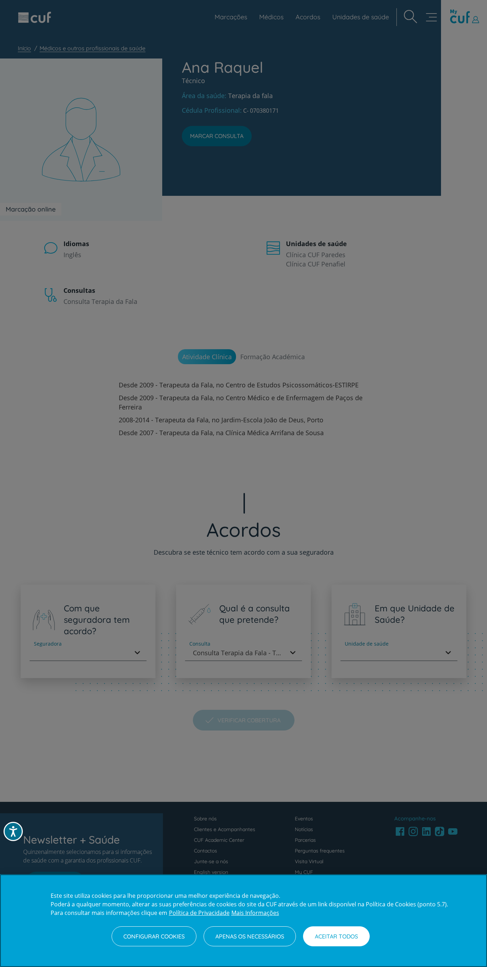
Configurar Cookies (154, 936)
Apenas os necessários (249, 936)
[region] (243, 920)
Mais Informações (255, 913)
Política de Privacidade (199, 913)
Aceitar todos (336, 936)
